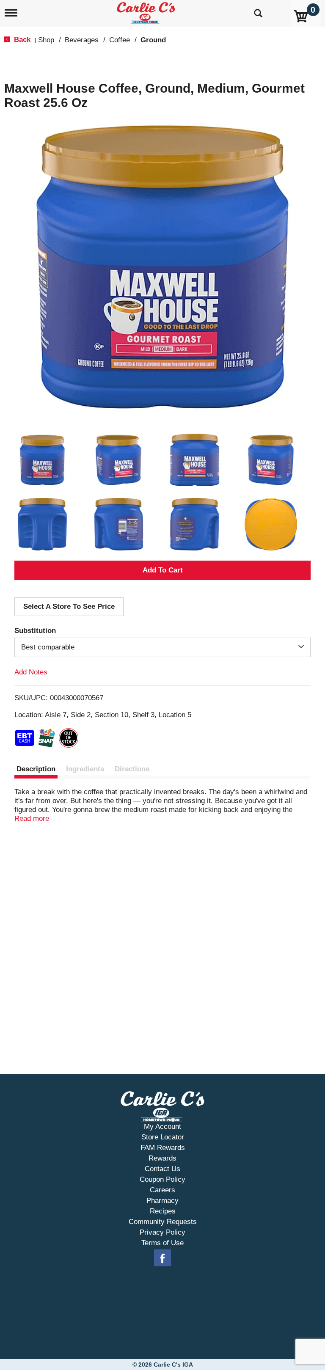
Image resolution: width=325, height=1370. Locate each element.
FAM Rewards (162, 1148)
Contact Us (162, 1169)
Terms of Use (162, 1243)
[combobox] (162, 647)
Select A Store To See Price (69, 606)
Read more (31, 818)
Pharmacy (162, 1201)
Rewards (162, 1158)
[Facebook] (162, 1258)
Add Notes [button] (30, 672)
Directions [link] (132, 769)
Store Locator (162, 1137)
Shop (46, 40)
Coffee (119, 40)
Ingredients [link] (85, 769)
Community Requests (163, 1222)
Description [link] (36, 769)
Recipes (163, 1211)
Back (21, 40)
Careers (162, 1190)
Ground (153, 40)
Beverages (82, 40)
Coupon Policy (162, 1179)
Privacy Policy (162, 1232)
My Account (162, 1126)
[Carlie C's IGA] (146, 11)
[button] (42, 460)
